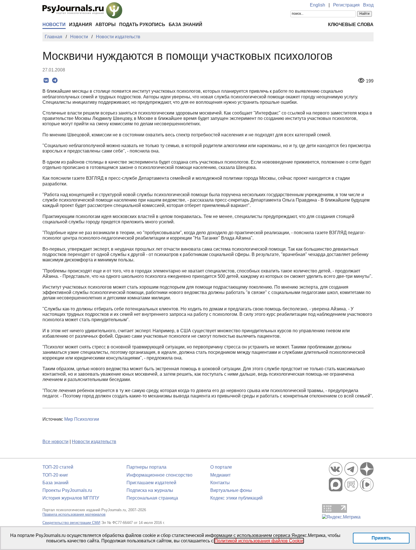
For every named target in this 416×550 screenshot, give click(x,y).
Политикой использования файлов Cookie (259, 540)
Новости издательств (94, 441)
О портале (221, 467)
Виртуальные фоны (231, 490)
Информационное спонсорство (159, 475)
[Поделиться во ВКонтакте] (46, 80)
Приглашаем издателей (151, 482)
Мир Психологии (81, 419)
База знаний (185, 24)
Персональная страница (152, 498)
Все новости (55, 441)
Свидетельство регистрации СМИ (71, 523)
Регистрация (346, 5)
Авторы (105, 24)
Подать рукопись (142, 24)
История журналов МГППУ (70, 498)
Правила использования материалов (74, 514)
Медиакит (220, 475)
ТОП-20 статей (57, 467)
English (317, 5)
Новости (54, 24)
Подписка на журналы (149, 490)
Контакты (220, 482)
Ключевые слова (351, 24)
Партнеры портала (146, 467)
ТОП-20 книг (55, 475)
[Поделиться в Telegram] (54, 80)
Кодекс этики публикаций (236, 498)
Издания (80, 24)
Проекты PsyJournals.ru (67, 490)
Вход (368, 5)
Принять (381, 538)
